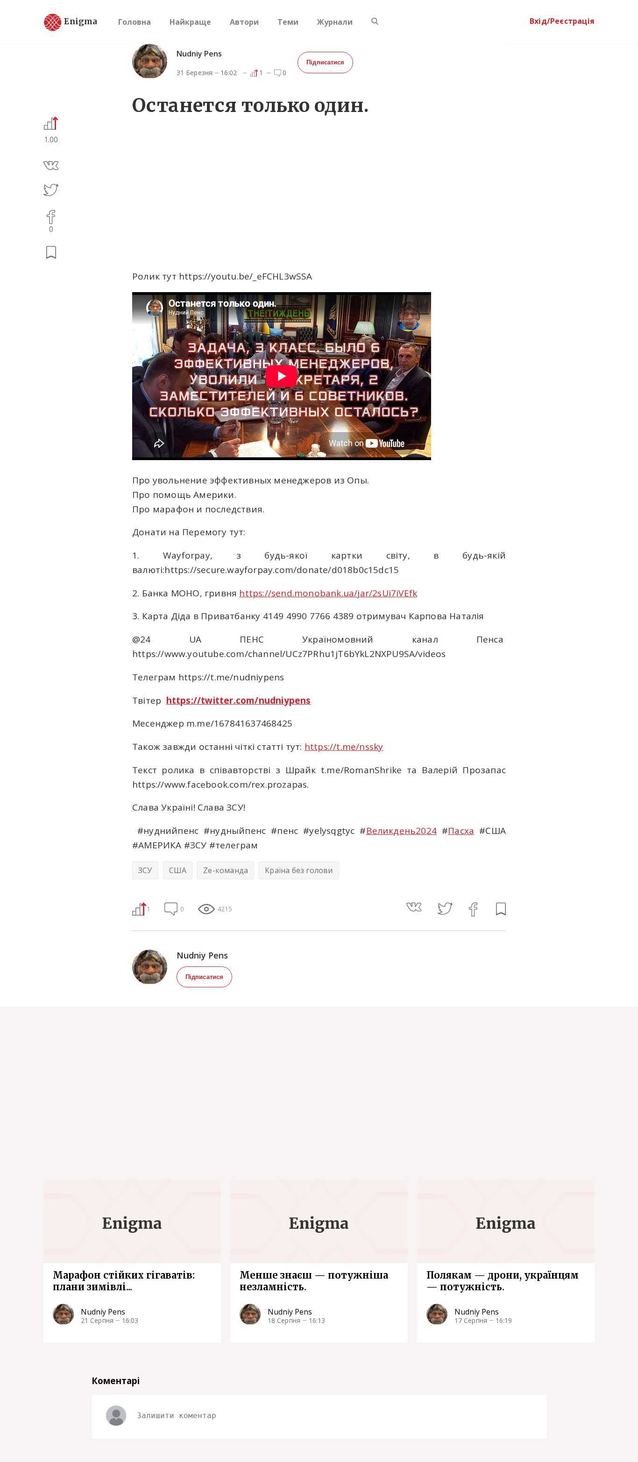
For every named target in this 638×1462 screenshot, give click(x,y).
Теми (287, 22)
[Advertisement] (319, 195)
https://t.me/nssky (344, 747)
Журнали (335, 22)
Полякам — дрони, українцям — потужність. (502, 1281)
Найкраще (190, 22)
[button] (50, 166)
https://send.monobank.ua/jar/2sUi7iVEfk (328, 593)
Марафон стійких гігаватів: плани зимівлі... (124, 1281)
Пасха (461, 831)
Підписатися (325, 62)
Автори (244, 22)
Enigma (72, 22)
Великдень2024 (401, 831)
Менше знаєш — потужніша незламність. (314, 1281)
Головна (134, 22)
